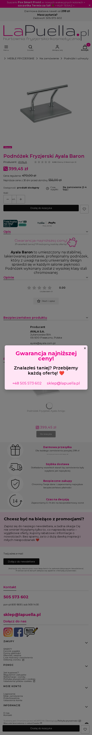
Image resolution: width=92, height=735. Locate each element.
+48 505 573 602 (27, 383)
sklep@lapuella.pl (63, 383)
